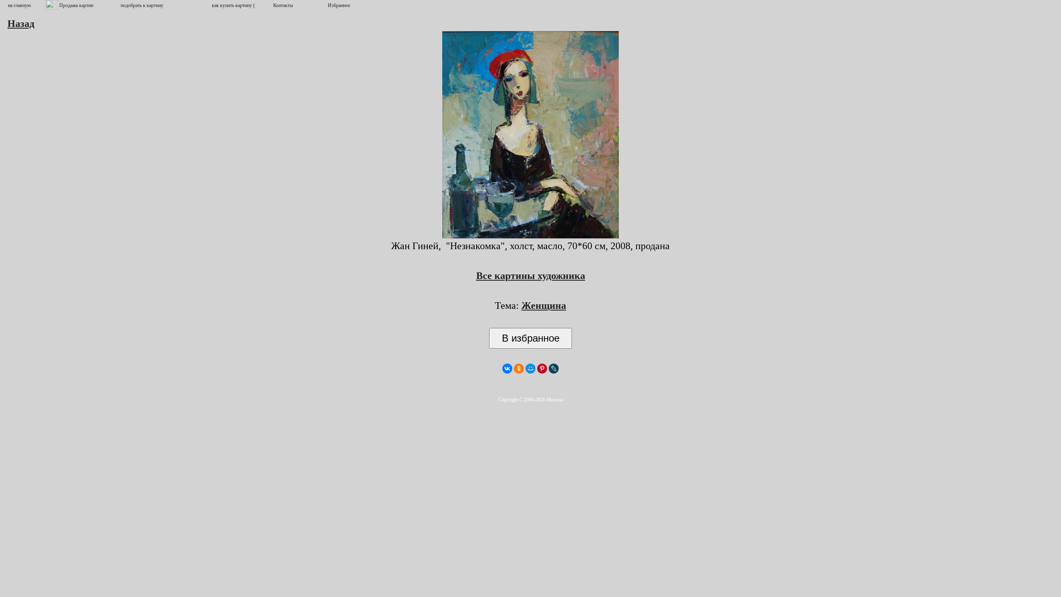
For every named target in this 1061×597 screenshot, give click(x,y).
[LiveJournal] (554, 369)
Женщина (543, 305)
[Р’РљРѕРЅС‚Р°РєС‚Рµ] (507, 369)
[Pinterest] (542, 369)
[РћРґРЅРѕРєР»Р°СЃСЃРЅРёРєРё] (519, 369)
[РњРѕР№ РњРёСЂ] (530, 369)
